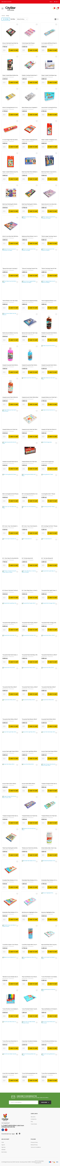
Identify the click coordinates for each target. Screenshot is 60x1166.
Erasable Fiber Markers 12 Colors (10, 880)
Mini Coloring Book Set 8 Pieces (10, 494)
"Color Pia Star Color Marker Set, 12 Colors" (13, 1009)
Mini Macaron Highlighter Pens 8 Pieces (32, 912)
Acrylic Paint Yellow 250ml (9, 783)
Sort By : (13, 19)
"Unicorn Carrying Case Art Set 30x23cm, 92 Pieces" (35, 268)
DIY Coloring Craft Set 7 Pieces (49, 526)
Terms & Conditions (36, 1147)
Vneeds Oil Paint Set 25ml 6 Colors (50, 429)
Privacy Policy (34, 1142)
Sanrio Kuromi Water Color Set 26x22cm (12, 333)
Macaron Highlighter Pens (48, 912)
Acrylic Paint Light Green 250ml (10, 751)
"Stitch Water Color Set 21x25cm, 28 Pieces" (13, 300)
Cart (3, 1142)
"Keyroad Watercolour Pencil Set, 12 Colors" (33, 977)
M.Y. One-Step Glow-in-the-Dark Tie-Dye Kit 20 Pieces (36, 590)
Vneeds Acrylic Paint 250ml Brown (11, 397)
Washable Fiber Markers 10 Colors (50, 880)
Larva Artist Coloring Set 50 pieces (50, 107)
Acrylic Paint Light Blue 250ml (29, 751)
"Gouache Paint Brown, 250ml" (49, 655)
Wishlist (3, 1149)
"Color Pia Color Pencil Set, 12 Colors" (12, 1041)
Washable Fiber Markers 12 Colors (11, 912)
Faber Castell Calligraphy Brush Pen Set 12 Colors (34, 139)
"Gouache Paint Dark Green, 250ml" (11, 655)
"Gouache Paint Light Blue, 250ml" (11, 622)
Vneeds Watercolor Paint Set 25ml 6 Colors (33, 461)
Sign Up (3, 1147)
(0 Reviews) (11, 44)
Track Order (34, 1124)
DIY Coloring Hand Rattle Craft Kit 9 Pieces (33, 494)
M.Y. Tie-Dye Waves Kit (47, 558)
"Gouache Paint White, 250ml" (10, 719)
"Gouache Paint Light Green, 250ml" (50, 590)
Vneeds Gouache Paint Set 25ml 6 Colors (13, 461)
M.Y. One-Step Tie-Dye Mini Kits (10, 558)
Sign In (3, 1145)
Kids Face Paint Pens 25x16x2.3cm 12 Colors (33, 172)
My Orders (4, 1152)
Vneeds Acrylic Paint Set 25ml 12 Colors (32, 429)
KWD (51, 1)
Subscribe (44, 1102)
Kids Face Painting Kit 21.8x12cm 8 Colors (32, 204)
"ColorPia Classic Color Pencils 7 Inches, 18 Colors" (15, 944)
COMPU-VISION (31, 1162)
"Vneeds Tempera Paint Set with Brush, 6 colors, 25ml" (16, 816)
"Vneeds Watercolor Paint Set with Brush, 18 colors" (35, 816)
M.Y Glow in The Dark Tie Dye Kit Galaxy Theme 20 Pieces (16, 590)
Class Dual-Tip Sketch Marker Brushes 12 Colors (34, 1041)
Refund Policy (34, 1145)
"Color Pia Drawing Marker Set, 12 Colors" (32, 1073)
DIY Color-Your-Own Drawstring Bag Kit (32, 526)
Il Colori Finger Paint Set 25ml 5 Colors (12, 139)
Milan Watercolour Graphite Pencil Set (32, 107)
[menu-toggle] (2, 8)
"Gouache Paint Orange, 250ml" (49, 622)
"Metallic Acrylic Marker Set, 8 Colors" (12, 977)
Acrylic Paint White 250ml (28, 783)
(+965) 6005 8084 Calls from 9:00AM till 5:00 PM (13, 1126)
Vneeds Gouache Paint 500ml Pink (11, 365)
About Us (33, 1117)
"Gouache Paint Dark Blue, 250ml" (30, 655)
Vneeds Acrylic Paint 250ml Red (30, 397)
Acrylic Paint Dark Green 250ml (49, 751)
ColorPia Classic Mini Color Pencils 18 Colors (33, 944)
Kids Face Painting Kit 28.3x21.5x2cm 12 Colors (14, 204)
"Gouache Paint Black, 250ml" (29, 719)
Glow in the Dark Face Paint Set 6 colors (12, 43)
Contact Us (33, 1119)
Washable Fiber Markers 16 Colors (30, 880)
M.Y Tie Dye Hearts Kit (27, 558)
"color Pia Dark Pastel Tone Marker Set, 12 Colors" (34, 1009)
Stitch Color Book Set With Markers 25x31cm (13, 236)
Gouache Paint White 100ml (48, 719)
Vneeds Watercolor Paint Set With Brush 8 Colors (15, 429)
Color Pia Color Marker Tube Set (10, 1073)
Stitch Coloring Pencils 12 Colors (10, 107)
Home (3, 15)
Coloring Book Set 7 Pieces (48, 494)
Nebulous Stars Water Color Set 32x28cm (32, 236)
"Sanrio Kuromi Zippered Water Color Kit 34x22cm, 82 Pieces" (37, 300)
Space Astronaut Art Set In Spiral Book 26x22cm (34, 333)
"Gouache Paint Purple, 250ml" (30, 622)
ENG (56, 1)
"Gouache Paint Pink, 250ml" (9, 687)
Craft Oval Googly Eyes (47, 461)
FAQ (32, 1121)
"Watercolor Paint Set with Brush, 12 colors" (33, 848)
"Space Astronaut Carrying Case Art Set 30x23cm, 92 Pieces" (18, 268)
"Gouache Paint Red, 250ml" (48, 687)
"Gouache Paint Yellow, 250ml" (30, 687)
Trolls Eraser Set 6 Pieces (28, 43)
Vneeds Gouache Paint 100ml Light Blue (32, 365)
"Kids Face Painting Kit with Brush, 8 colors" (13, 848)
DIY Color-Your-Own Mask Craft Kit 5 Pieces (13, 526)
